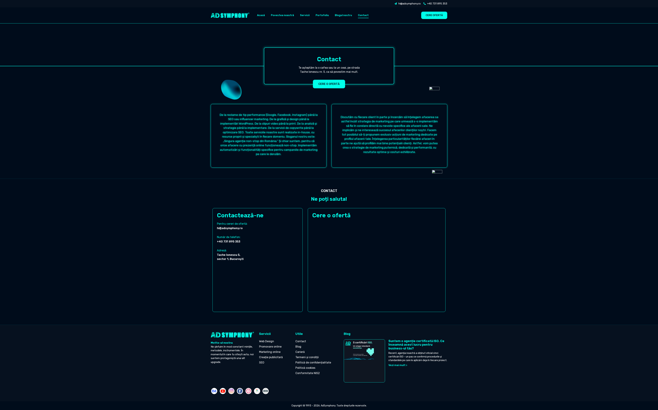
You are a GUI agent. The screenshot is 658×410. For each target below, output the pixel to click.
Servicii (305, 15)
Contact (363, 15)
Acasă (261, 15)
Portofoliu (322, 15)
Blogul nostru (343, 15)
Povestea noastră (282, 15)
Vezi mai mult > (397, 365)
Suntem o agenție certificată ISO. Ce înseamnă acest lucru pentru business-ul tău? (416, 344)
